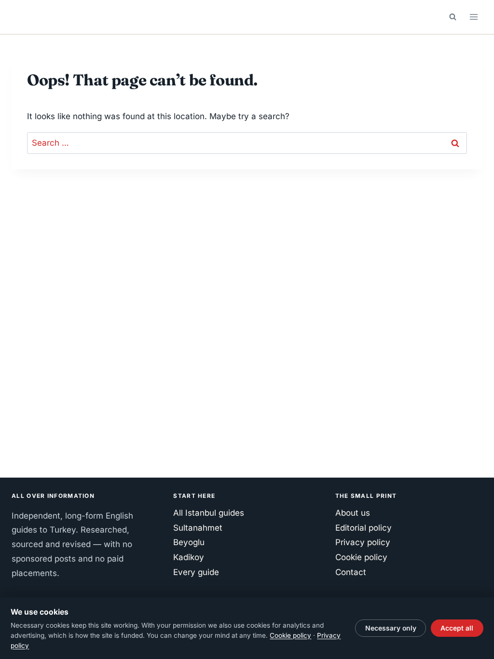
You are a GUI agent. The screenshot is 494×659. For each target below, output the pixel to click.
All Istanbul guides (208, 513)
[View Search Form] (452, 17)
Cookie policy (361, 557)
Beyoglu (189, 542)
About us (352, 513)
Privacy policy (362, 542)
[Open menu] (473, 16)
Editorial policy (363, 528)
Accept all (456, 628)
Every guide (196, 572)
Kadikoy (188, 557)
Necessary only (390, 628)
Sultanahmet (197, 528)
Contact (350, 572)
